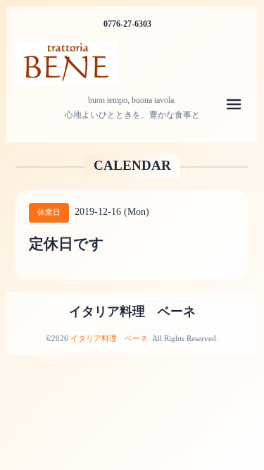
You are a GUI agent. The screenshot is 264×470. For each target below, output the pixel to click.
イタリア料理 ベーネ (132, 311)
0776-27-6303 (127, 24)
